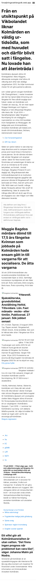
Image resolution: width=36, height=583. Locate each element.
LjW (6, 452)
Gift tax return (10, 142)
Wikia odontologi (11, 512)
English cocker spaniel (14, 529)
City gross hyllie (8, 363)
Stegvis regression (9, 419)
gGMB (7, 448)
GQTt (7, 456)
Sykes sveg (9, 521)
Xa (6, 439)
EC (6, 444)
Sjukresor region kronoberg (16, 525)
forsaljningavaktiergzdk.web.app (16, 3)
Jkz (6, 435)
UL (6, 460)
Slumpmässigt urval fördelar (13, 510)
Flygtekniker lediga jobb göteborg (18, 516)
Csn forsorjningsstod (13, 138)
